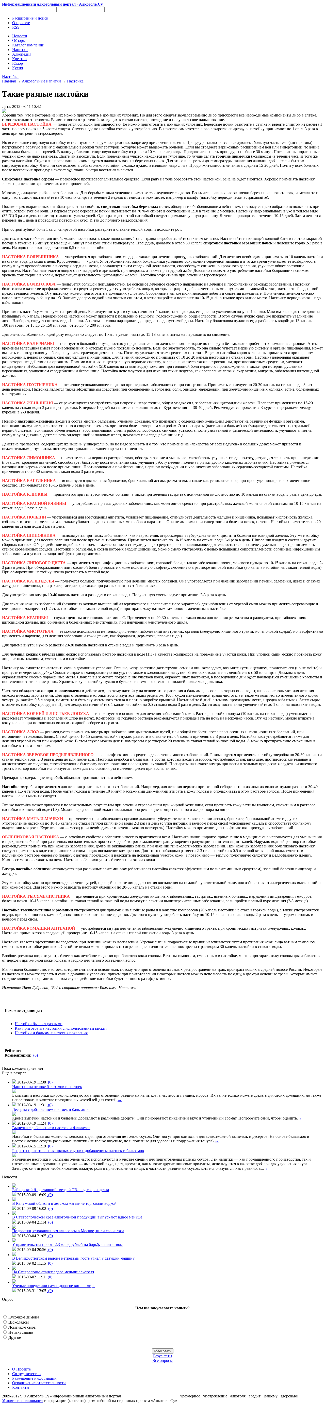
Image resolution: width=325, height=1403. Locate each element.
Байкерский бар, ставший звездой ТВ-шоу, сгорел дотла (60, 1190)
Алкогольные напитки (41, 81)
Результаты (162, 1356)
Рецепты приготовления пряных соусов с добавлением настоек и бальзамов (78, 1150)
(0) (35, 1055)
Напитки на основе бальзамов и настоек (47, 1086)
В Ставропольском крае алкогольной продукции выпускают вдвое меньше (77, 1217)
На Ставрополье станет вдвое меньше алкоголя (53, 1272)
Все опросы (162, 1360)
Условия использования (22, 1400)
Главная (9, 81)
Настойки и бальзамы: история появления (51, 1033)
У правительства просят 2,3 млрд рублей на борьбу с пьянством (67, 1244)
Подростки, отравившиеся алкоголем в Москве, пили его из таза (68, 1231)
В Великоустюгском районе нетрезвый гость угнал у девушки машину (73, 1258)
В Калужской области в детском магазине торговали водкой (64, 1203)
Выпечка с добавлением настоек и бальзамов (51, 1128)
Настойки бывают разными (38, 1024)
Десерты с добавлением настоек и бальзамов (51, 1109)
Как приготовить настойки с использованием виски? (61, 1028)
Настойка (10, 76)
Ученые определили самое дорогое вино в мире (53, 1285)
